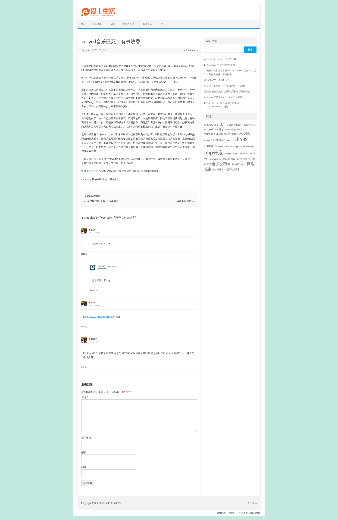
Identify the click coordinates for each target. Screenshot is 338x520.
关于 (163, 24)
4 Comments (191, 50)
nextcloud (221, 146)
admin (88, 50)
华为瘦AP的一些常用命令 (217, 80)
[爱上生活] (98, 17)
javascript (231, 140)
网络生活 (147, 24)
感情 (253, 158)
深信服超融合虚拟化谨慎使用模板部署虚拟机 (227, 91)
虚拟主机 (232, 169)
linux (242, 139)
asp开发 (232, 125)
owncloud (250, 147)
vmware (242, 154)
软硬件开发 (128, 24)
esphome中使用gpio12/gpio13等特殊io (224, 97)
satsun (93, 229)
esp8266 (209, 133)
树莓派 (207, 164)
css (205, 130)
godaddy (244, 133)
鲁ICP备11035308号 (110, 503)
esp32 (241, 129)
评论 (84, 397)
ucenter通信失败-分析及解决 (101, 201)
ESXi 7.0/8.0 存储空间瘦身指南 (219, 65)
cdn (241, 125)
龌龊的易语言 (185, 201)
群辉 (224, 170)
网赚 (219, 169)
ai (205, 125)
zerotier (235, 158)
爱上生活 (95, 170)
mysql (210, 145)
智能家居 (96, 24)
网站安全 (241, 164)
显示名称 (86, 437)
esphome (221, 133)
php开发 (213, 152)
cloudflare (249, 124)
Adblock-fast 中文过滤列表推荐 (220, 59)
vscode (250, 153)
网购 (214, 170)
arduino (222, 124)
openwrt (239, 146)
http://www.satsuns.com (96, 316)
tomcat (227, 154)
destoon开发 (216, 129)
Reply (84, 254)
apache (211, 124)
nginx (230, 146)
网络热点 (114, 179)
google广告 (209, 140)
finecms (233, 133)
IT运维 (111, 24)
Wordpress (254, 513)
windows (211, 158)
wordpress (224, 158)
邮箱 (83, 452)
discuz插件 (230, 129)
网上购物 (232, 164)
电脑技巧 (219, 164)
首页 (83, 24)
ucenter (234, 153)
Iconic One (221, 513)
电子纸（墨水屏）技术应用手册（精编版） (226, 86)
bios (238, 125)
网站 (83, 467)
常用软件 (245, 158)
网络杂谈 (96, 179)
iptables (220, 140)
